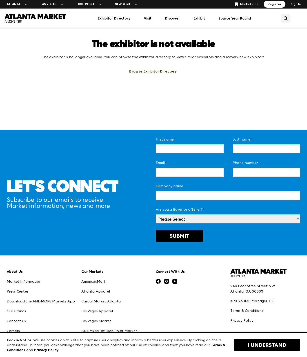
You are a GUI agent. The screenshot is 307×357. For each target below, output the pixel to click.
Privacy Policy (241, 320)
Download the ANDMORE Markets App (41, 301)
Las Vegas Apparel (97, 311)
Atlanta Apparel (95, 291)
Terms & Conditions (246, 311)
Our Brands (16, 311)
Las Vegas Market (96, 321)
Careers (13, 331)
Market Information (24, 281)
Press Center (17, 291)
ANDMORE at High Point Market (109, 331)
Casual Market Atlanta (101, 301)
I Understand (267, 345)
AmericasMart (93, 281)
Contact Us (16, 321)
